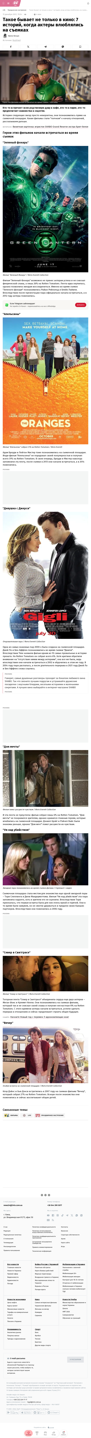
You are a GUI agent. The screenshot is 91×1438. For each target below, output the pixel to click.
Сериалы (38, 1315)
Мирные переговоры (43, 1274)
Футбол (38, 1336)
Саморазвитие (68, 1315)
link (48, 1215)
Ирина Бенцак (13, 36)
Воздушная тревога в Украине (47, 1277)
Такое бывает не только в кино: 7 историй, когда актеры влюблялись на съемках (58, 10)
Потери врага (40, 1290)
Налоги (10, 1318)
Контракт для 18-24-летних (73, 1280)
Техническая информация (41, 1251)
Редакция (7, 1231)
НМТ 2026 (66, 1312)
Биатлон (38, 1342)
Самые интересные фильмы (46, 1303)
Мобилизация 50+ (69, 1273)
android (13, 1412)
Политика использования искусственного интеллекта (42, 1231)
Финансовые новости (15, 1309)
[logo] (15, 3)
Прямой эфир (12, 1274)
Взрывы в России (41, 1286)
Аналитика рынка (14, 1332)
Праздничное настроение (17, 10)
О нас (5, 1227)
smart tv (39, 1412)
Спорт (37, 1329)
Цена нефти (12, 1303)
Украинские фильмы (43, 1306)
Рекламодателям (10, 1246)
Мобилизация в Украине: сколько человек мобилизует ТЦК (74, 1289)
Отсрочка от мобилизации (73, 1283)
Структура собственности (70, 1235)
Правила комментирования (42, 1247)
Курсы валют (12, 1306)
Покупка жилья (13, 1336)
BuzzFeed (17, 40)
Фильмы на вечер (42, 1309)
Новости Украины (14, 1271)
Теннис (38, 1339)
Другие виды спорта (43, 1345)
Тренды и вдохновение (16, 1339)
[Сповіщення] (88, 3)
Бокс (37, 1332)
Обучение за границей (71, 1318)
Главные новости (14, 1267)
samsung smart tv (53, 1412)
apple (26, 1412)
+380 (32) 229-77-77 (20, 1400)
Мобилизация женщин (71, 1277)
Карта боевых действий (44, 1271)
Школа (65, 1308)
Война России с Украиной (46, 1264)
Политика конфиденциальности (44, 1227)
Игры (63, 1246)
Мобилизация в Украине (74, 1264)
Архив (63, 1239)
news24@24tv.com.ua (13, 1205)
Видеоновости (13, 1277)
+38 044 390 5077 (54, 1205)
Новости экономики (16, 1299)
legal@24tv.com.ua (34, 1402)
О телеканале (8, 1239)
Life (4, 10)
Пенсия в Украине (14, 1321)
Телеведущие (8, 1242)
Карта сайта (65, 1242)
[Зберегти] (80, 47)
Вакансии (64, 1231)
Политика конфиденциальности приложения (44, 1237)
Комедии (38, 1312)
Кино (37, 1299)
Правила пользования (12, 1250)
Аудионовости (12, 1280)
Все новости (13, 1264)
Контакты (64, 1227)
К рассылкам (75, 1359)
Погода (10, 1284)
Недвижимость (14, 1329)
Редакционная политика (12, 1235)
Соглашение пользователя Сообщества (42, 1242)
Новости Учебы (70, 1299)
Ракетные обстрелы (42, 1267)
